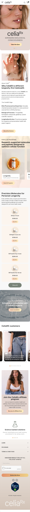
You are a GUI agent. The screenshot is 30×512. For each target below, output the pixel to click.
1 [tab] (14, 48)
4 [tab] (14, 365)
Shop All (15, 285)
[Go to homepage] (8, 2)
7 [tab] (18, 365)
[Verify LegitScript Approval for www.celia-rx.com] (15, 487)
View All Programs (8, 183)
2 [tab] (15, 48)
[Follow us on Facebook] (13, 480)
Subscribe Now (15, 475)
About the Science (9, 131)
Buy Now (15, 221)
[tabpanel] (15, 25)
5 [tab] (15, 365)
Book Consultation (14, 309)
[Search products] (25, 3)
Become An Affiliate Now (15, 411)
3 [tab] (15, 437)
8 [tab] (20, 365)
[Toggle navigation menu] (2, 2)
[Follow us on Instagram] (16, 480)
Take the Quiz (15, 44)
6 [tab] (17, 365)
